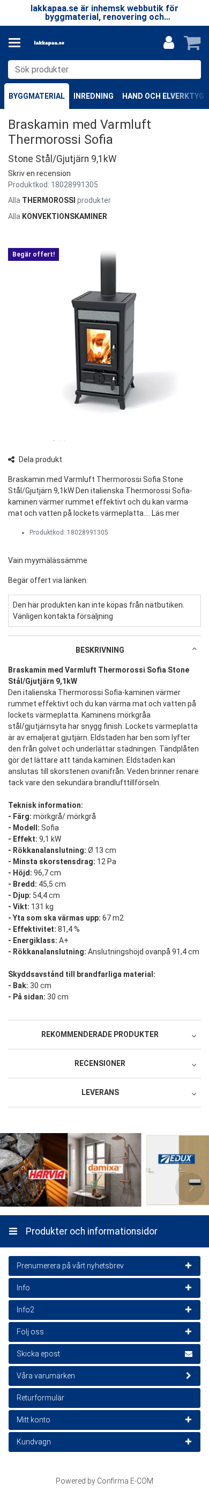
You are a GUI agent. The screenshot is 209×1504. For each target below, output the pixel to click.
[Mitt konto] (169, 43)
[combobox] (104, 69)
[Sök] (190, 69)
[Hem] (66, 43)
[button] (39, 173)
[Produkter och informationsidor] (17, 43)
